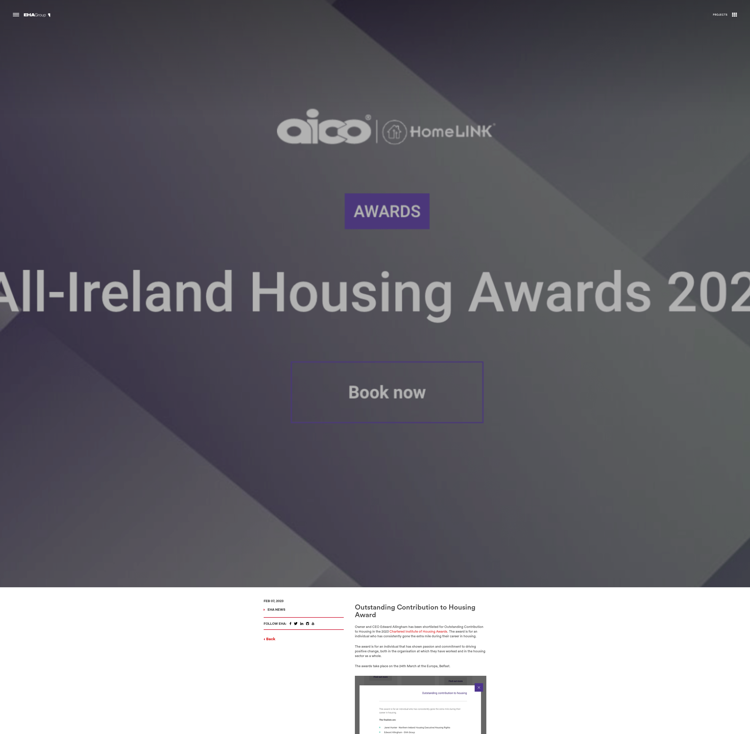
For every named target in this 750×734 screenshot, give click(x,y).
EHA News (276, 610)
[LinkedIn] (301, 623)
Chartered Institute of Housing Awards (418, 631)
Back (270, 639)
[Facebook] (290, 623)
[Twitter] (295, 623)
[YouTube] (313, 623)
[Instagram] (307, 623)
